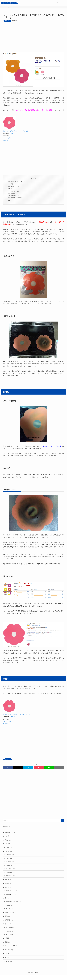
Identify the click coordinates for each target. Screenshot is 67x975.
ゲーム (8, 924)
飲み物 (8, 879)
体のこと (9, 949)
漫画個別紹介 (10, 875)
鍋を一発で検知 (15, 191)
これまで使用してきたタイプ (16, 181)
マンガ (8, 851)
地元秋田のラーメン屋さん (14, 901)
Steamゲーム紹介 (11, 946)
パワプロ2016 (10, 931)
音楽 (7, 942)
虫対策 (9, 961)
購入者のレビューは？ (16, 197)
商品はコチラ (14, 184)
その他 (8, 883)
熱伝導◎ (13, 193)
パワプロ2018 (10, 934)
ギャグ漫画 (10, 861)
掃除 (7, 916)
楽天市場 (5, 140)
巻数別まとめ (10, 872)
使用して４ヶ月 (15, 186)
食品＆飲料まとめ (11, 894)
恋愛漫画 (9, 865)
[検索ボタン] (58, 3)
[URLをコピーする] (59, 767)
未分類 (8, 836)
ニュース (9, 847)
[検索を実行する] (62, 820)
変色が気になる (15, 195)
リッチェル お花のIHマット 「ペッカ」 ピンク (16, 131)
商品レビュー (7, 20)
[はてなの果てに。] (10, 3)
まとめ (8, 887)
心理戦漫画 (10, 854)
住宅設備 (9, 920)
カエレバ (12, 133)
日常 (7, 843)
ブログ (8, 953)
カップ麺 (9, 908)
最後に (10, 200)
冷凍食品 (9, 905)
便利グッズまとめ (11, 890)
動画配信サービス (11, 832)
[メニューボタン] (64, 3)
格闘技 (8, 938)
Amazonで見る (7, 138)
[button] (8, 767)
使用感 (10, 188)
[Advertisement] (33, 35)
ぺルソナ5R (10, 927)
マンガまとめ (10, 858)
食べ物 (8, 898)
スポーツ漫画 (10, 868)
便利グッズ (9, 912)
